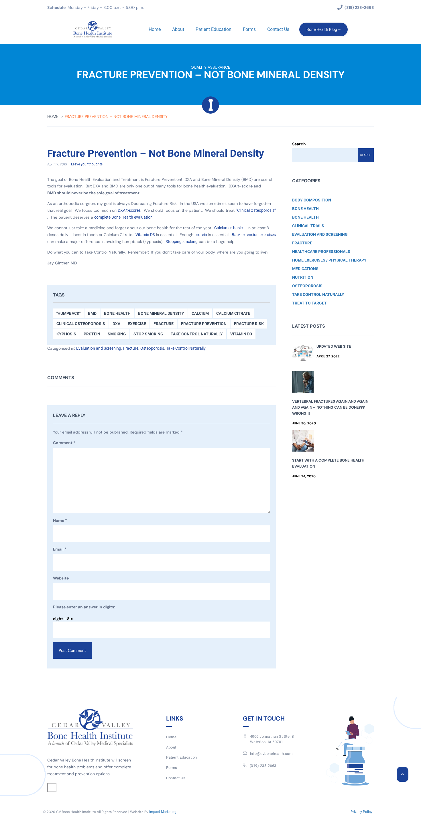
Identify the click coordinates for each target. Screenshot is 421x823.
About (178, 29)
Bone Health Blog (322, 29)
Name (60, 520)
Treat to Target (309, 303)
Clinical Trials (308, 225)
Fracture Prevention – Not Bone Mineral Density (155, 153)
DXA (116, 323)
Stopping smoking (182, 241)
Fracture (164, 323)
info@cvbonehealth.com (271, 753)
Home (155, 29)
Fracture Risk (249, 323)
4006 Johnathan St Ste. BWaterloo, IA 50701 (272, 739)
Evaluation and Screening (98, 348)
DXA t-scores (129, 210)
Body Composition (311, 200)
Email (59, 549)
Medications (305, 268)
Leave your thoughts (87, 164)
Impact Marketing (162, 812)
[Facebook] (51, 787)
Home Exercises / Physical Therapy (329, 260)
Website (61, 578)
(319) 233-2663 (263, 765)
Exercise (137, 323)
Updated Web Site (333, 346)
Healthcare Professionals (321, 251)
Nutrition (302, 277)
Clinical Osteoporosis (80, 323)
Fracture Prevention (204, 323)
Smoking (117, 334)
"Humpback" (68, 313)
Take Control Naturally (197, 334)
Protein (92, 334)
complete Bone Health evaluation (123, 217)
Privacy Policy (361, 812)
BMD (92, 313)
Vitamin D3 (145, 234)
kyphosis (66, 334)
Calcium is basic (228, 227)
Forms (249, 29)
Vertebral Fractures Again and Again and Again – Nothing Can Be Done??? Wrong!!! (330, 407)
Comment (64, 442)
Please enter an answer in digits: (84, 607)
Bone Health (117, 313)
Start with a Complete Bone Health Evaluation (328, 463)
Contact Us (278, 29)
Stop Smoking (148, 334)
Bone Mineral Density (161, 313)
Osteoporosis (152, 348)
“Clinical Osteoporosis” (256, 210)
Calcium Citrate (233, 313)
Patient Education (213, 29)
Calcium (200, 313)
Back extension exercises (254, 234)
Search (299, 144)
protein (200, 234)
